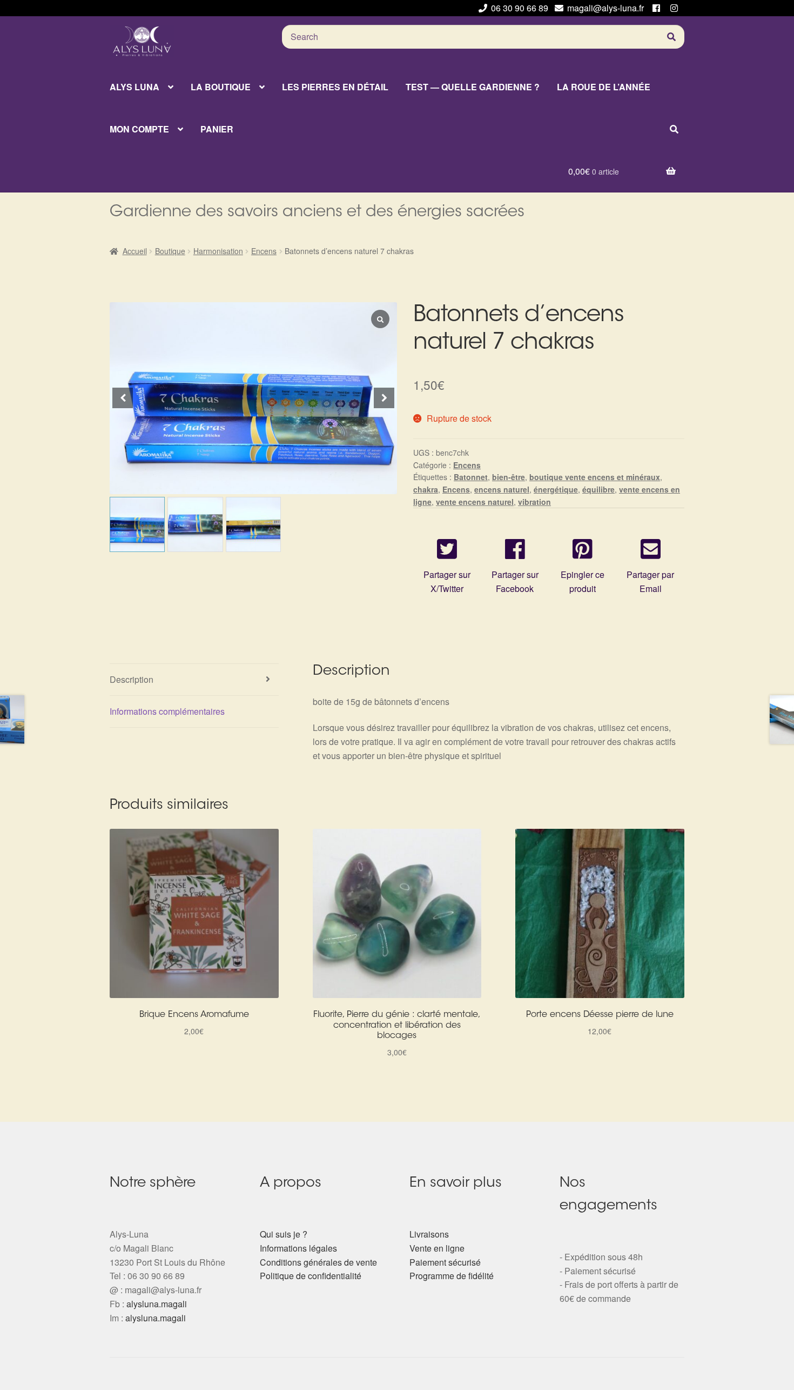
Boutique (170, 250)
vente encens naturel (475, 501)
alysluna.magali (156, 1304)
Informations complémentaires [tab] (167, 711)
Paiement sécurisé (445, 1262)
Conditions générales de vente (318, 1262)
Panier (216, 129)
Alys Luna (134, 87)
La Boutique (221, 87)
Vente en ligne (437, 1248)
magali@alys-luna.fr (605, 8)
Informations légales (298, 1248)
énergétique (556, 489)
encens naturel (501, 489)
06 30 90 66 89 (519, 8)
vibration (534, 501)
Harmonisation (218, 250)
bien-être (508, 476)
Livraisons (429, 1234)
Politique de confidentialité (310, 1275)
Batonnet (471, 476)
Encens (264, 250)
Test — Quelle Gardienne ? (473, 87)
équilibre (598, 489)
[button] (384, 398)
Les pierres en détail (335, 87)
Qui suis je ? (283, 1234)
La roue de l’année (603, 87)
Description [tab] (131, 679)
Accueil (135, 250)
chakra (425, 489)
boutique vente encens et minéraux (594, 476)
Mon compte (139, 129)
